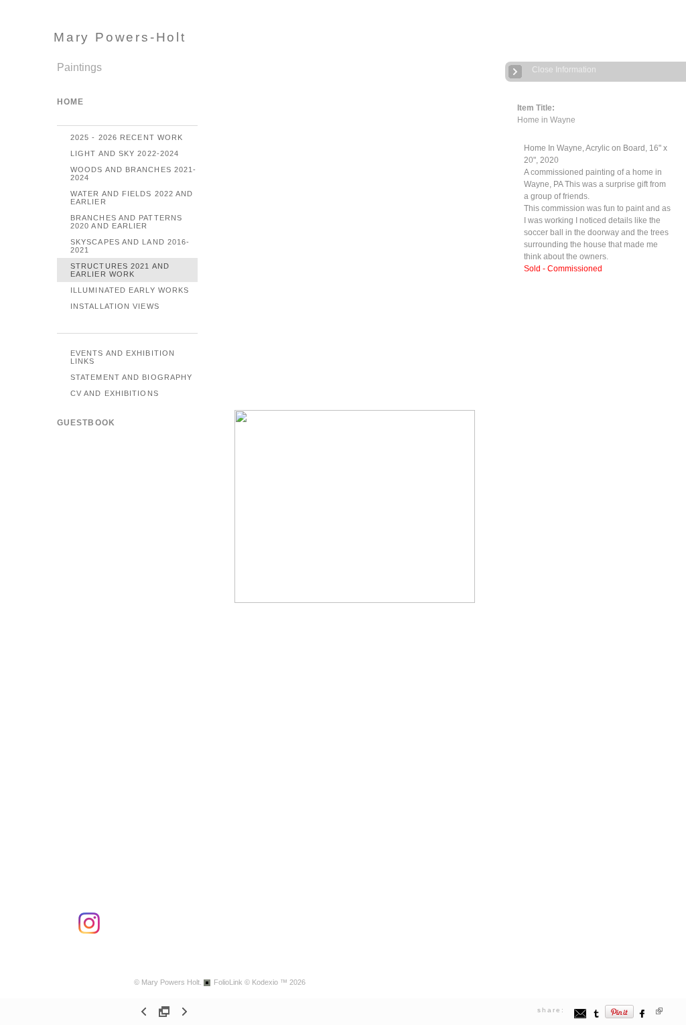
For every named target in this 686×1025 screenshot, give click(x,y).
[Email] (580, 1016)
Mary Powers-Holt (120, 37)
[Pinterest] (620, 1016)
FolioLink (228, 982)
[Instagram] (89, 931)
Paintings (79, 67)
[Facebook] (643, 1016)
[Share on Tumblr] (597, 1016)
